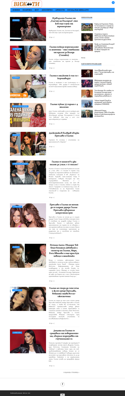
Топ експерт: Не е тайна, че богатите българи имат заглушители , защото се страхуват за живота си (104, 93)
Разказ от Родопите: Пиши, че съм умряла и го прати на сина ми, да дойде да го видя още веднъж (104, 27)
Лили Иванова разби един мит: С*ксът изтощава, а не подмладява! (104, 72)
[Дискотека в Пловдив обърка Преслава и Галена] (28, 144)
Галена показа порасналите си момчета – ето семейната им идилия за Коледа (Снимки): (64, 51)
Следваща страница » (71, 372)
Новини (16, 10)
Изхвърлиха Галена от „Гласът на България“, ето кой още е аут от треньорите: (64, 22)
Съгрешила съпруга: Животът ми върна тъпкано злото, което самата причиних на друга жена (104, 37)
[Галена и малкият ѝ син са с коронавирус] (28, 86)
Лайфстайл (17, 49)
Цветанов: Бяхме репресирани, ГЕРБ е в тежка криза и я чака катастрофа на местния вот (104, 113)
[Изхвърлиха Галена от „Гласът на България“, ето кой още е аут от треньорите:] (28, 29)
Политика (27, 10)
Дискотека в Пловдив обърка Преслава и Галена (64, 134)
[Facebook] (62, 384)
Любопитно (47, 10)
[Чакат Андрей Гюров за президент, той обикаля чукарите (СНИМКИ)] (87, 103)
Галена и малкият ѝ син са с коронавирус (64, 77)
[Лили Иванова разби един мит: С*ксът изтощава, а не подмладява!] (87, 73)
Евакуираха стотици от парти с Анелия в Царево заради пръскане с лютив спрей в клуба (103, 83)
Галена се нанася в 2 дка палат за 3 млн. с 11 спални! (64, 163)
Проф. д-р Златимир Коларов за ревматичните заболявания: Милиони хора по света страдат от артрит (104, 48)
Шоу (37, 10)
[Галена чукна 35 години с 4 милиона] (28, 115)
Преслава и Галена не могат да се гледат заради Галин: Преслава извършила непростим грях (64, 209)
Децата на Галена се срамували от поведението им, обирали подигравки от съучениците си (64, 334)
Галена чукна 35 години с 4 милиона (64, 106)
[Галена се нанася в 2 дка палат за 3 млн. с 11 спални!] (28, 172)
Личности (60, 10)
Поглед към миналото (78, 10)
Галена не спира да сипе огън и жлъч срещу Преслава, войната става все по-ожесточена (64, 292)
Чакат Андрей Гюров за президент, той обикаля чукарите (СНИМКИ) (103, 102)
